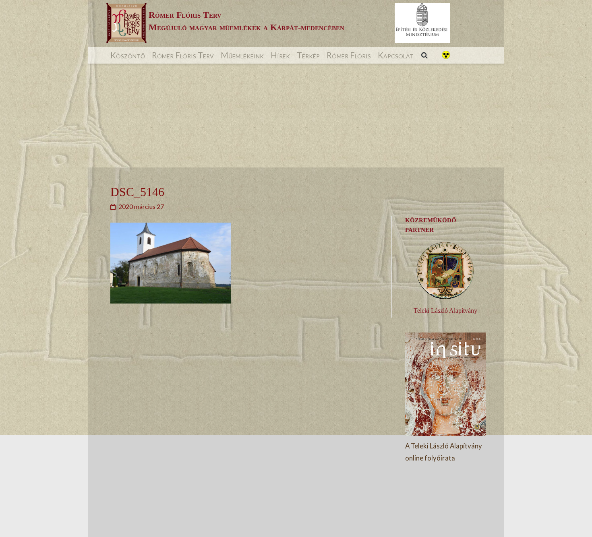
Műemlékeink (242, 55)
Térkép (308, 55)
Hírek (280, 55)
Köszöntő (127, 55)
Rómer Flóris (349, 55)
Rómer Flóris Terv (183, 55)
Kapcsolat (396, 55)
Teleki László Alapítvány (445, 310)
